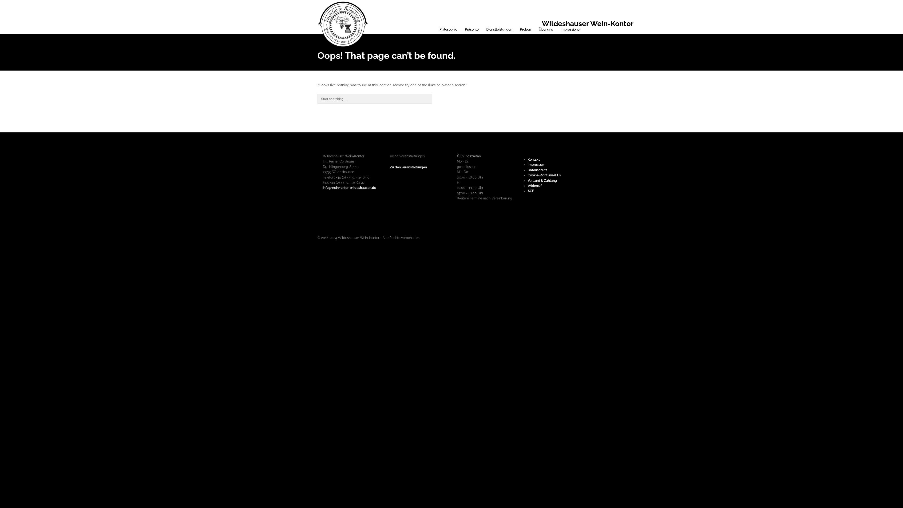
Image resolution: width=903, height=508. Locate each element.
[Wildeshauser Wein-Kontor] (342, 23)
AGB (531, 191)
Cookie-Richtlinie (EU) (544, 175)
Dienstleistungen (499, 29)
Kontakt (534, 159)
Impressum (536, 165)
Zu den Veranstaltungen (408, 167)
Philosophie (448, 29)
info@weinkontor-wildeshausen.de (349, 188)
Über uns (546, 29)
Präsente (472, 29)
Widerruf (535, 186)
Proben (525, 29)
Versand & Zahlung (542, 181)
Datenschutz (537, 170)
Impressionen (571, 29)
